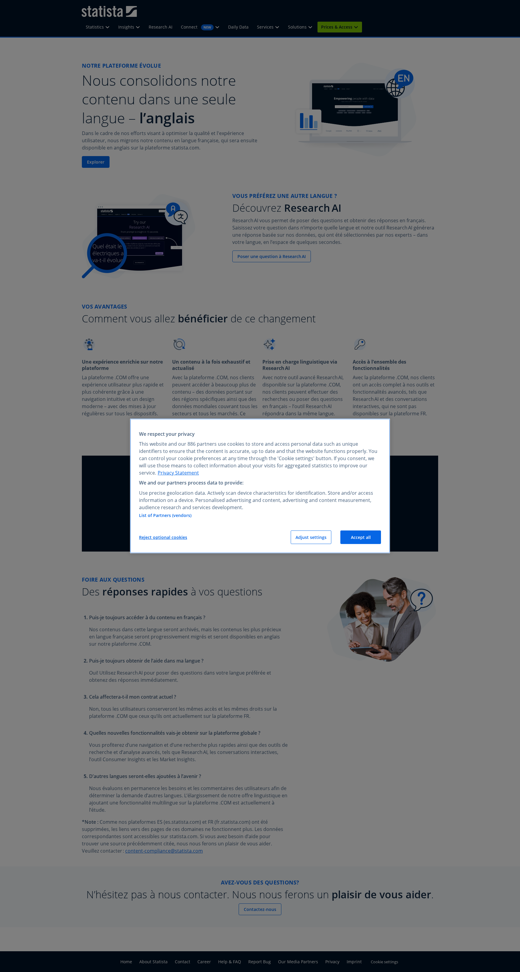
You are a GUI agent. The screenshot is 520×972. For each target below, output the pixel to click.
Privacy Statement (178, 472)
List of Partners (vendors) (165, 515)
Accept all (361, 537)
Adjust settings (311, 537)
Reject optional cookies (163, 537)
